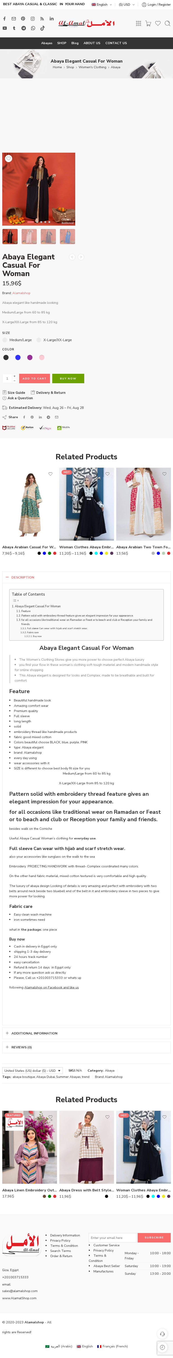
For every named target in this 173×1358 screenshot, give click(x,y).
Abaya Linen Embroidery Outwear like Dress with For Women (29, 1190)
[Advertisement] (86, 118)
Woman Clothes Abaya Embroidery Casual (86, 547)
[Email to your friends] (57, 417)
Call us (30, 977)
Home (57, 67)
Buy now (37, 636)
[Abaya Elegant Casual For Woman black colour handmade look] (38, 189)
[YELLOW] (107, 553)
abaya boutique (24, 1077)
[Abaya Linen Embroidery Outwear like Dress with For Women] (29, 1147)
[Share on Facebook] (24, 417)
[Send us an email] (13, 18)
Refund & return (25, 967)
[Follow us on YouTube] (4, 28)
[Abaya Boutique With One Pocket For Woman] (81, 257)
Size (6, 333)
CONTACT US (116, 43)
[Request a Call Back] (162, 1334)
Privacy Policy (60, 1240)
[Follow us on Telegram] (23, 28)
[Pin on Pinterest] (32, 417)
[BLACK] (39, 553)
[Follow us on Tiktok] (42, 28)
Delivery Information (65, 1235)
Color (8, 349)
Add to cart (35, 378)
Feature (25, 611)
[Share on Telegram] (48, 417)
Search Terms (60, 1251)
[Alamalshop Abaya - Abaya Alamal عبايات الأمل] (86, 23)
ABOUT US (92, 43)
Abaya (115, 67)
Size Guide (16, 392)
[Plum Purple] (112, 553)
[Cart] (148, 23)
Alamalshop (21, 293)
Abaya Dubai (45, 1077)
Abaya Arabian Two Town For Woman (143, 547)
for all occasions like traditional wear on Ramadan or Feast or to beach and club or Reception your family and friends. (86, 622)
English (102, 4)
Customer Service (106, 1245)
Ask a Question (20, 398)
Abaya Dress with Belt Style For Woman (86, 1190)
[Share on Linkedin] (40, 417)
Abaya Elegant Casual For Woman (38, 606)
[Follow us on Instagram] (32, 18)
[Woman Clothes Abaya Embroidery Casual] (86, 504)
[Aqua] (96, 553)
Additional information (34, 1033)
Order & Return (61, 1256)
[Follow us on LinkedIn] (51, 18)
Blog (75, 43)
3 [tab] (41, 226)
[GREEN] (50, 553)
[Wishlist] (8, 158)
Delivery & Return (50, 392)
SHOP (61, 43)
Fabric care (33, 632)
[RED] (55, 553)
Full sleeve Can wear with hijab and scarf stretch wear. (57, 628)
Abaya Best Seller (106, 1266)
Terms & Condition (64, 1245)
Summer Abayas (68, 1077)
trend (85, 1077)
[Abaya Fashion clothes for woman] (72, 257)
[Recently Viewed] (162, 1347)
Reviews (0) (21, 1047)
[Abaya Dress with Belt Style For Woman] (86, 1147)
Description (22, 577)
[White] (112, 1196)
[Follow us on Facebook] (4, 18)
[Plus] (14, 376)
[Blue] (44, 553)
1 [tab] (31, 226)
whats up (74, 977)
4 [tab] (45, 226)
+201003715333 (49, 977)
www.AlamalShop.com (19, 1298)
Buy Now (68, 378)
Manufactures (103, 1271)
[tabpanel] (38, 190)
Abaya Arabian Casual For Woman (29, 547)
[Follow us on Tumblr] (14, 28)
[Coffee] (44, 1196)
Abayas (46, 43)
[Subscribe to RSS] (42, 18)
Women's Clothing (92, 67)
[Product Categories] (138, 23)
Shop (70, 67)
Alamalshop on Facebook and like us (51, 987)
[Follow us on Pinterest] (23, 18)
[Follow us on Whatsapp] (33, 28)
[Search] (167, 23)
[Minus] (14, 381)
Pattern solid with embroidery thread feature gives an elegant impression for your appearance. (77, 615)
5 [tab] (49, 226)
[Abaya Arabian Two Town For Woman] (143, 504)
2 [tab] (37, 226)
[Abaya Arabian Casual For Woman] (29, 504)
